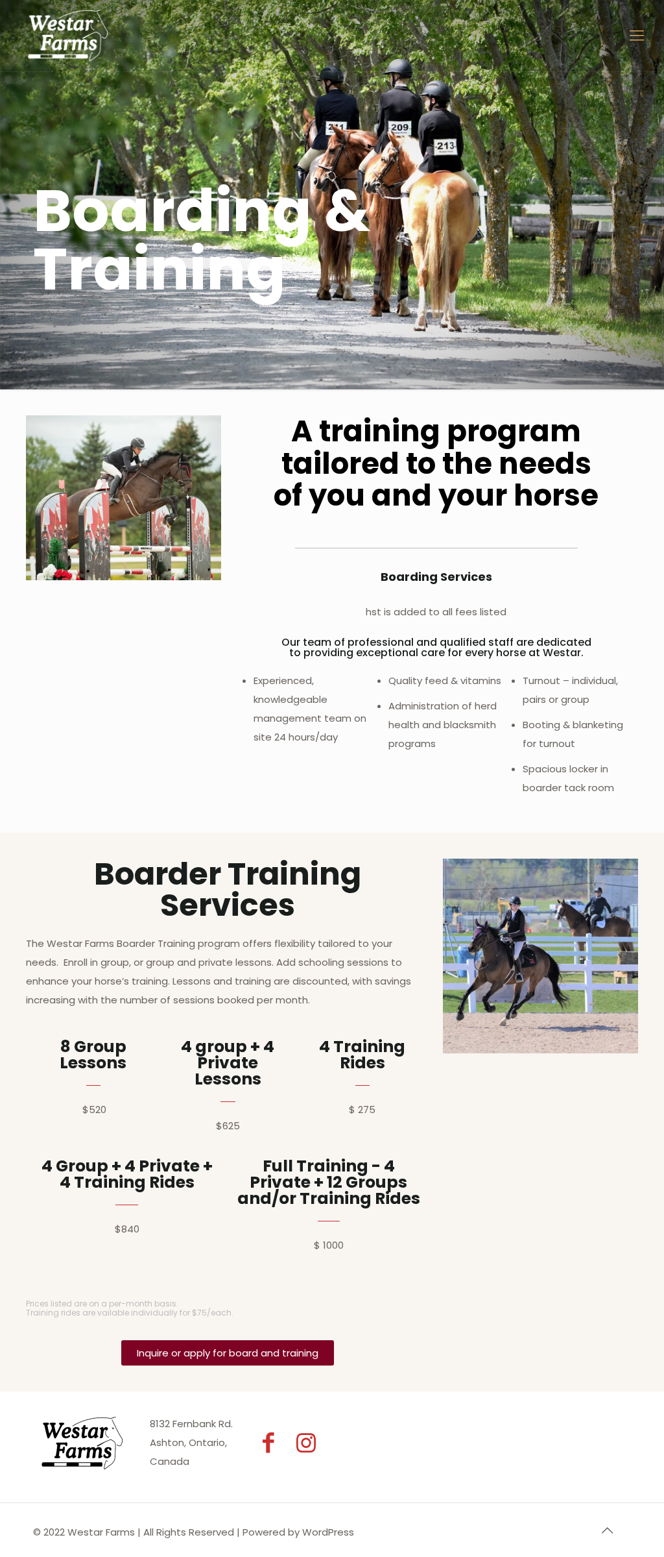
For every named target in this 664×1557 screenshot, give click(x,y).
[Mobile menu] (637, 36)
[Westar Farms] (67, 35)
